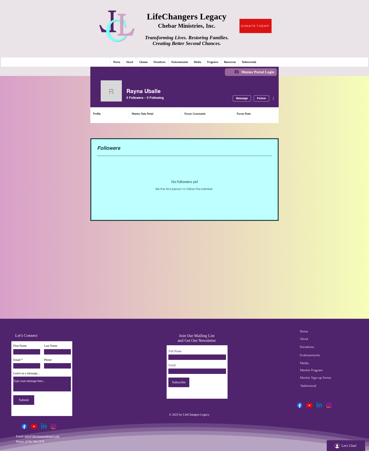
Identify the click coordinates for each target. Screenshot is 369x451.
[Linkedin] (43, 426)
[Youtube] (34, 426)
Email (16, 359)
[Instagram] (53, 426)
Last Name (50, 345)
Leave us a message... (26, 373)
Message (242, 98)
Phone (48, 359)
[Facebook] (24, 426)
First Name (20, 345)
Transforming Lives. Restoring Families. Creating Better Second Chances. (187, 40)
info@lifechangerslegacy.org (42, 436)
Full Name (175, 351)
